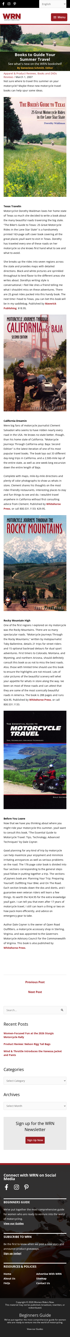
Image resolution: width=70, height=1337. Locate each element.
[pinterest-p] (15, 3)
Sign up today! (12, 1253)
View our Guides (14, 1223)
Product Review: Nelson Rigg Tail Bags (27, 1044)
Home (7, 1274)
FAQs (7, 1283)
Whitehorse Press (40, 699)
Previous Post (35, 982)
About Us (9, 1278)
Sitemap (41, 1278)
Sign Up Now (35, 1140)
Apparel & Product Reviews (20, 73)
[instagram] (9, 3)
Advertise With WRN (49, 1274)
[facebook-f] (4, 3)
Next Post (35, 992)
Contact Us (43, 1283)
